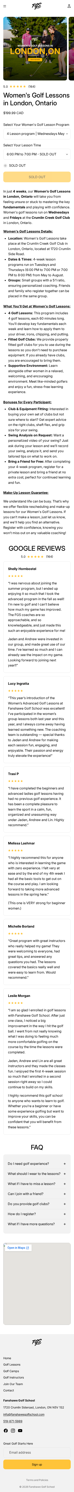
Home (7, 1358)
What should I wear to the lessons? (34, 1174)
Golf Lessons (11, 1364)
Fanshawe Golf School (42, 1486)
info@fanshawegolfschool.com (23, 1414)
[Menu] (4, 6)
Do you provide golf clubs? (28, 1204)
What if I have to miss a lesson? (31, 1184)
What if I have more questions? (31, 1224)
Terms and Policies (37, 1480)
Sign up (37, 1464)
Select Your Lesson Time (22, 145)
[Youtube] (20, 1430)
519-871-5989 (12, 1421)
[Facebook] (5, 1430)
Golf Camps (11, 1371)
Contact (8, 1390)
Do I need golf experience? (28, 1164)
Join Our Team (13, 1383)
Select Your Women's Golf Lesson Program (36, 125)
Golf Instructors (13, 1377)
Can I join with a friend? (25, 1194)
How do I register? (22, 1214)
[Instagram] (12, 1430)
